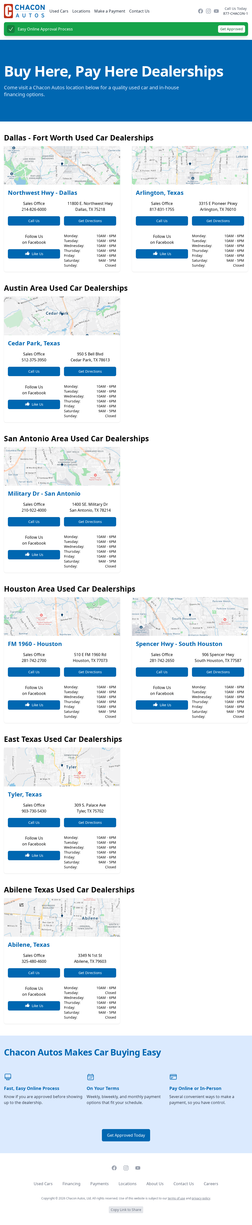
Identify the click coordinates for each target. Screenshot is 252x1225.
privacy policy (201, 1198)
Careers (211, 1183)
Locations (81, 11)
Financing (71, 1183)
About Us (155, 1183)
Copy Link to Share (126, 1209)
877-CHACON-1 (235, 13)
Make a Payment (109, 11)
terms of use (176, 1198)
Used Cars (58, 11)
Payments (99, 1183)
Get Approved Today (126, 1135)
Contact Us (139, 11)
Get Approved (231, 29)
